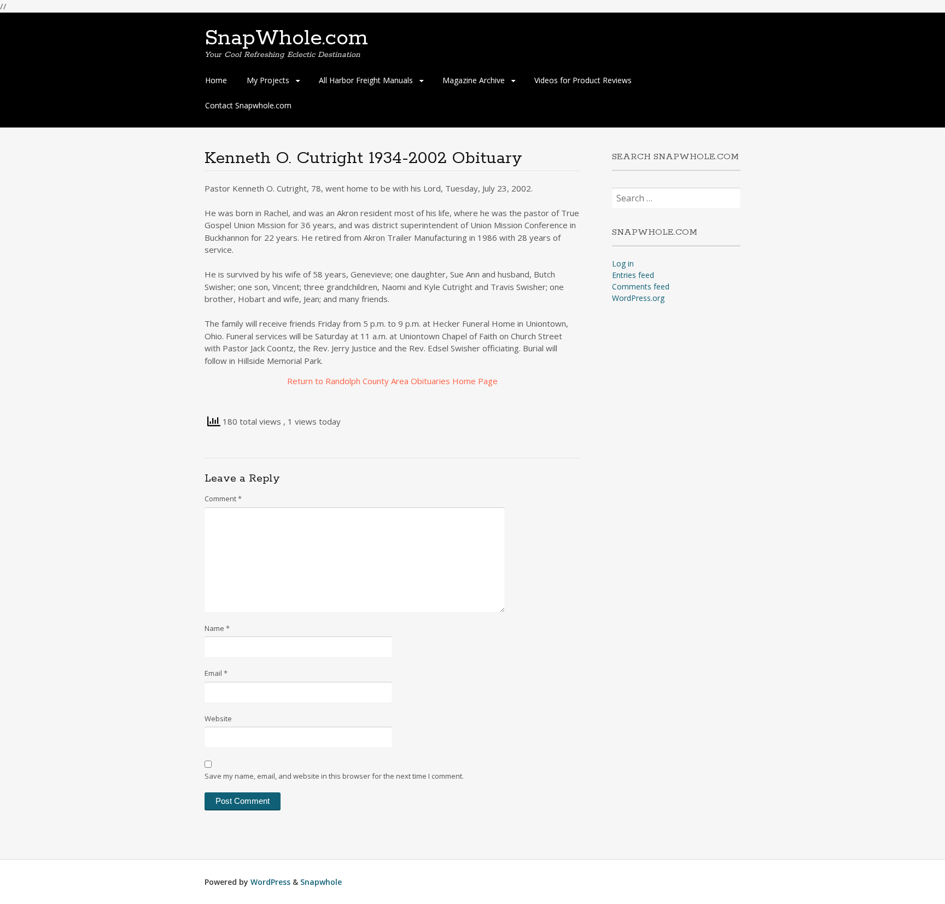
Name (217, 628)
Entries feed (633, 275)
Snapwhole (321, 882)
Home (216, 80)
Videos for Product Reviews (583, 80)
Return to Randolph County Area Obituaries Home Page (392, 380)
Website (218, 718)
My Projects (268, 80)
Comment (223, 498)
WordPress (270, 882)
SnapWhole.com (286, 38)
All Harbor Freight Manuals (366, 80)
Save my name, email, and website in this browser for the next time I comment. (334, 776)
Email (216, 673)
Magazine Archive (473, 80)
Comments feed (640, 286)
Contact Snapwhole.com (248, 105)
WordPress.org (638, 298)
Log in (623, 263)
